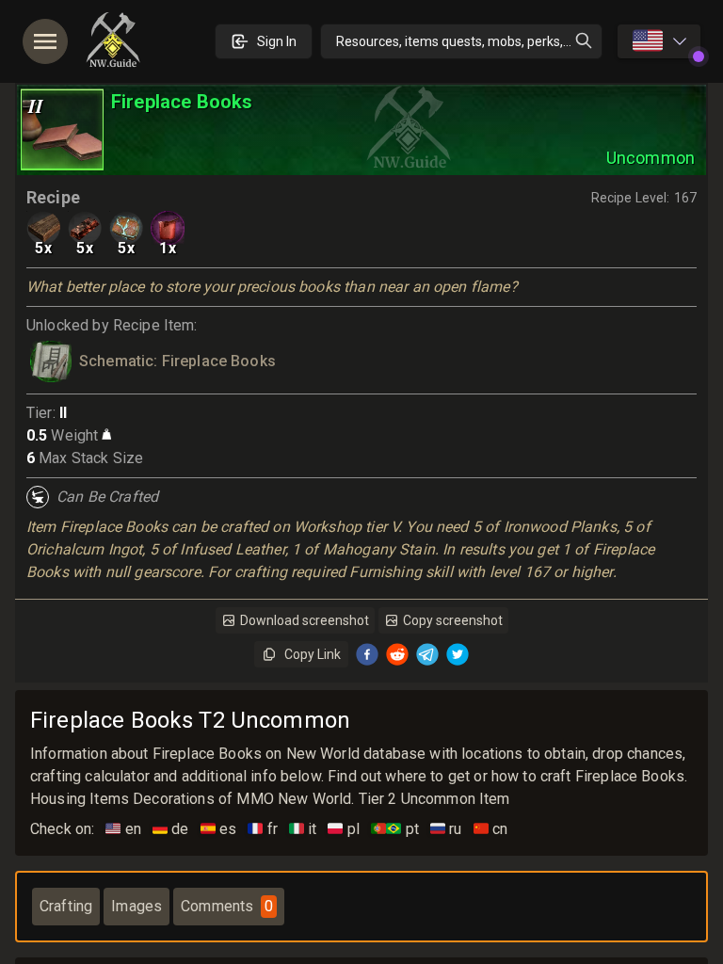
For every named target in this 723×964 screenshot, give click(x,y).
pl (344, 829)
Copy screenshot (453, 620)
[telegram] (427, 654)
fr (263, 829)
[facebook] (367, 654)
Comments (227, 906)
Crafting (66, 906)
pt (395, 829)
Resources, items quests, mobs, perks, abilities (469, 41)
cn (491, 829)
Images (136, 906)
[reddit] (397, 654)
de (171, 829)
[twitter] (457, 654)
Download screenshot (304, 620)
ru (446, 829)
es (219, 829)
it (303, 829)
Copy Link (312, 654)
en (123, 829)
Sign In (277, 41)
